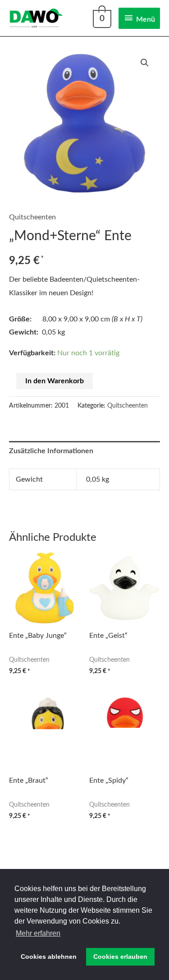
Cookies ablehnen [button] (49, 956)
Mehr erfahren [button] (38, 933)
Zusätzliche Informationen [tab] (51, 451)
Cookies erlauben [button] (120, 956)
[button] (145, 63)
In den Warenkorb (54, 381)
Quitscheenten (32, 217)
